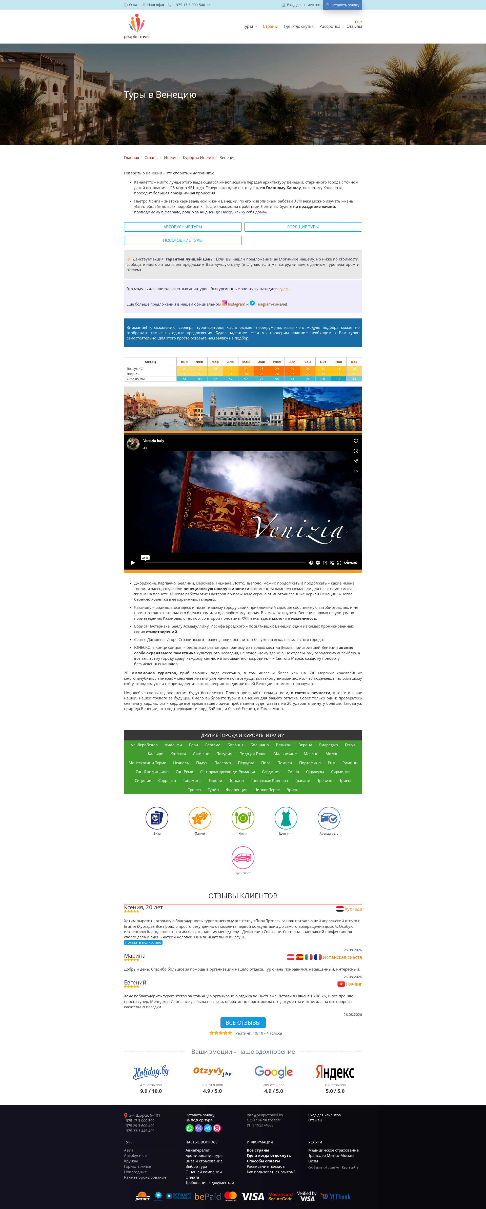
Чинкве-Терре (267, 789)
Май (246, 361)
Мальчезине (285, 753)
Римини (350, 762)
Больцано (260, 744)
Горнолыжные (137, 1166)
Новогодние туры (183, 240)
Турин (213, 789)
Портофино (310, 762)
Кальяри (156, 753)
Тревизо (324, 780)
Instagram (236, 304)
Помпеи (284, 762)
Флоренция (236, 789)
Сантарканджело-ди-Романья (227, 771)
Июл (277, 361)
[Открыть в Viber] (199, 1128)
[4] (225, 1033)
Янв (184, 361)
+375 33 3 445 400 (139, 1130)
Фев (199, 361)
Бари (193, 744)
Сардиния (271, 771)
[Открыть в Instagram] (217, 1128)
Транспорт (243, 873)
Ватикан (283, 744)
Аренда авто (329, 833)
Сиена (293, 771)
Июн (261, 361)
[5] (229, 1033)
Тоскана (236, 780)
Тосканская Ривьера (269, 780)
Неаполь (181, 762)
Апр (230, 361)
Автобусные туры (183, 227)
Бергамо (212, 744)
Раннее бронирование (145, 1177)
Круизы (131, 1160)
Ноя (338, 361)
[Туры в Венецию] (163, 409)
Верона (305, 744)
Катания (178, 753)
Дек (354, 361)
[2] (216, 1033)
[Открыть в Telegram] (208, 1128)
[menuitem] (131, 5)
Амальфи (173, 744)
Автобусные (135, 1155)
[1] (211, 1033)
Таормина (192, 780)
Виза (157, 833)
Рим (331, 762)
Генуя (350, 744)
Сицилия (143, 780)
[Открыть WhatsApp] (190, 1128)
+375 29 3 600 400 (139, 1125)
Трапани (302, 780)
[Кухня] (243, 818)
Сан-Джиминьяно (152, 771)
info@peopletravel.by (265, 1115)
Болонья (236, 744)
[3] (220, 1033)
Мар (215, 361)
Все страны (258, 1150)
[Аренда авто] (329, 818)
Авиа (128, 1150)
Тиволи (215, 780)
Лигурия (224, 753)
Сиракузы (315, 771)
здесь (284, 288)
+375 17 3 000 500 (139, 1120)
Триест (345, 780)
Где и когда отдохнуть (269, 1155)
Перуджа (246, 762)
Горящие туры (303, 227)
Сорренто (167, 780)
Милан (332, 753)
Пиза (265, 762)
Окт (323, 361)
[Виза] (157, 818)
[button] (250, 26)
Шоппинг (286, 833)
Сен (308, 361)
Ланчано (201, 753)
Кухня (243, 833)
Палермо (222, 762)
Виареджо (328, 744)
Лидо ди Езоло (253, 753)
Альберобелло (144, 744)
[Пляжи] (200, 818)
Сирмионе (340, 771)
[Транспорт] (243, 857)
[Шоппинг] (286, 818)
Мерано (311, 753)
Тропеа (194, 789)
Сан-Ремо (184, 771)
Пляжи (200, 833)
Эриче (292, 789)
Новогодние (135, 1171)
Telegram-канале (271, 304)
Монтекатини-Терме (147, 762)
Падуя (201, 762)
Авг (292, 361)
